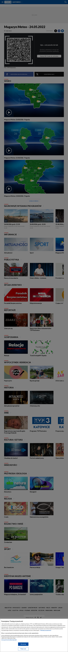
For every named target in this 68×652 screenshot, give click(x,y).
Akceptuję (23, 644)
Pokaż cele (23, 649)
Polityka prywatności (45, 630)
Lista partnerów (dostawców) (9, 640)
